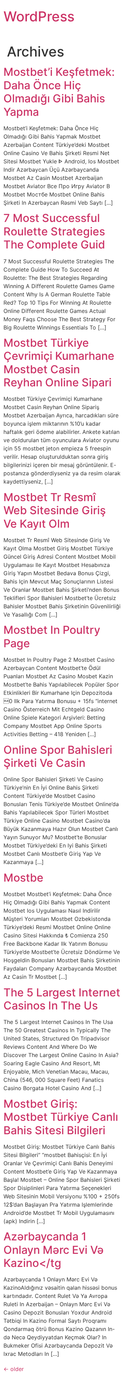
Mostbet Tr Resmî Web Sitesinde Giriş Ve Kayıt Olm (54, 510)
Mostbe (23, 877)
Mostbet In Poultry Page (51, 636)
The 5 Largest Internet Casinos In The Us (61, 999)
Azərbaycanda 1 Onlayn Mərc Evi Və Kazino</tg (53, 1250)
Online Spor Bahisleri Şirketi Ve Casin (57, 756)
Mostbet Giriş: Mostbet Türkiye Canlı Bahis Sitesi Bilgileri (60, 1117)
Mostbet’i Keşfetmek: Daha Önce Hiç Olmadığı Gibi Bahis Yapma (59, 91)
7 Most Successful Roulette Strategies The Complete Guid (54, 231)
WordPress (38, 16)
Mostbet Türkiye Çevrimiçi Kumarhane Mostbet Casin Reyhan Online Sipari (58, 362)
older (13, 1368)
